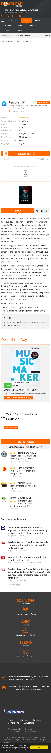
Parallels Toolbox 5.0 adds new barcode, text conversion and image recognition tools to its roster (28, 545)
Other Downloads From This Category (25, 447)
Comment (33, 111)
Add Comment (11, 428)
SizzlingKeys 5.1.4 (27, 467)
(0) (28, 118)
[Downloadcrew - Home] (12, 4)
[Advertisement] (25, 71)
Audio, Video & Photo (23, 36)
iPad (20, 26)
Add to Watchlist (18, 111)
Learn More (15, 751)
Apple (21, 127)
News (19, 30)
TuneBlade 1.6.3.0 (27, 452)
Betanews (29, 729)
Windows (13, 21)
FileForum (16, 731)
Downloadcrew (30, 731)
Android (32, 26)
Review (17, 210)
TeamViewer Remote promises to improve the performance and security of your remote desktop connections (27, 530)
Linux (37, 21)
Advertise (29, 722)
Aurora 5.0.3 (24, 482)
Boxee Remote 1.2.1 (20, 497)
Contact (24, 719)
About (11, 719)
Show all (47, 36)
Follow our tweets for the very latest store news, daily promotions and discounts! (28, 677)
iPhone (8, 26)
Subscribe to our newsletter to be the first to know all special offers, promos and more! (28, 687)
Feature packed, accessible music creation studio (25, 393)
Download (24, 154)
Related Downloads (25, 442)
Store (7, 30)
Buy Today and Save (17, 398)
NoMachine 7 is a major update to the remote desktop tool (27, 558)
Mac (26, 21)
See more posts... (15, 585)
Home (2, 41)
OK (39, 747)
